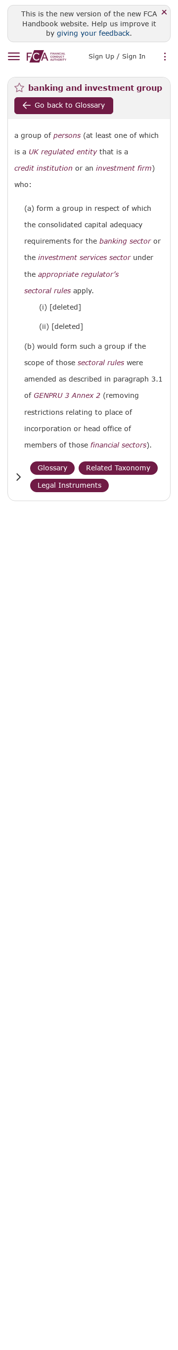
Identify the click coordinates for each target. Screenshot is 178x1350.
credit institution (43, 168)
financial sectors (118, 445)
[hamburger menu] (13, 57)
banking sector (125, 241)
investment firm (124, 168)
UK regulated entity (63, 151)
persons (67, 135)
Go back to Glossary (70, 105)
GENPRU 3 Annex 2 (67, 395)
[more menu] (165, 57)
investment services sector (84, 257)
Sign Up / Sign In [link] (117, 56)
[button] (18, 477)
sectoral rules (47, 290)
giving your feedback (93, 33)
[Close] (164, 12)
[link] (46, 56)
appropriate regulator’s (78, 274)
